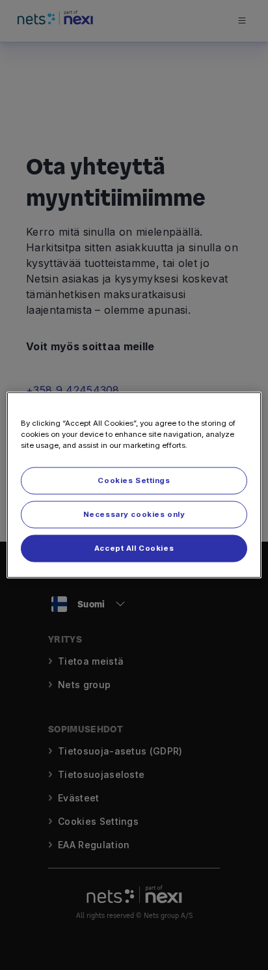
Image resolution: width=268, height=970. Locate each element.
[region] (134, 485)
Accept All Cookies (134, 548)
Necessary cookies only (134, 514)
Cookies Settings (134, 480)
